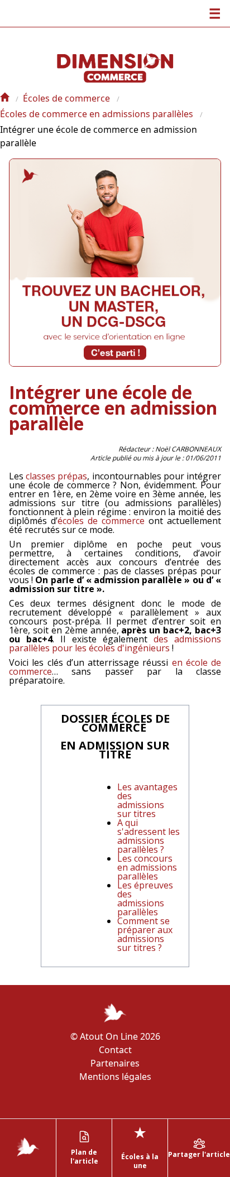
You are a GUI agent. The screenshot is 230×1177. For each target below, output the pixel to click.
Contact (115, 1050)
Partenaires (115, 1063)
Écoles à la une (140, 1146)
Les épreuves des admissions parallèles (145, 898)
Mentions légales (115, 1076)
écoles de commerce (101, 521)
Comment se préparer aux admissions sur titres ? (144, 934)
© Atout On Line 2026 (115, 1036)
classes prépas (56, 476)
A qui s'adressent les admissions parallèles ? (148, 836)
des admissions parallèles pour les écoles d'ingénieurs (115, 643)
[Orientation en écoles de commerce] (4, 98)
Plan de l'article (84, 1156)
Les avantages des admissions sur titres (147, 800)
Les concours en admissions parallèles (147, 867)
